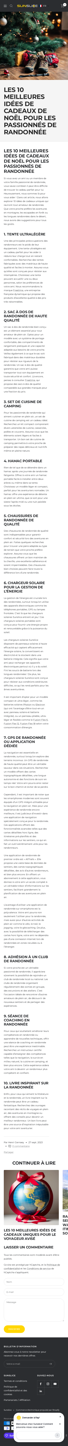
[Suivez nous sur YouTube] (55, 1383)
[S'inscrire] (50, 1364)
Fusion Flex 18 (27, 723)
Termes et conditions (15, 1381)
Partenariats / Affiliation (17, 1400)
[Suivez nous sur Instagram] (47, 1383)
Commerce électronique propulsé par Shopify (37, 1410)
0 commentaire (21, 1146)
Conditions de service (39, 1268)
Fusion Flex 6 (40, 719)
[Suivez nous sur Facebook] (40, 1383)
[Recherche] (11, 5)
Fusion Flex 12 (11, 723)
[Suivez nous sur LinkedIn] (40, 1391)
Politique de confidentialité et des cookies (15, 1390)
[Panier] (62, 5)
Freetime (18, 290)
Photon (27, 704)
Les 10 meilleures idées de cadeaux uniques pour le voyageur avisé (30, 1234)
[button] (44, 6)
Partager (9, 1152)
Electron (40, 704)
